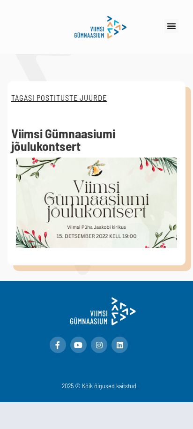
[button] (171, 26)
